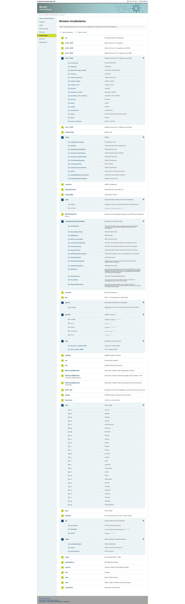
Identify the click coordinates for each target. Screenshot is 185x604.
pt (71, 486)
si (70, 497)
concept (72, 319)
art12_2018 (69, 48)
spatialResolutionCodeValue (78, 178)
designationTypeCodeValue (78, 156)
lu (71, 468)
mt (71, 475)
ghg (66, 341)
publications (69, 562)
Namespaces (43, 42)
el (70, 439)
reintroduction (74, 110)
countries (73, 307)
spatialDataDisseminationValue (79, 175)
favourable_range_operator (78, 70)
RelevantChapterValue (76, 284)
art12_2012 (69, 43)
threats (72, 114)
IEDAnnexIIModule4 (72, 383)
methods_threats (75, 81)
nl (71, 479)
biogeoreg (73, 66)
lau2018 (68, 516)
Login (130, 1)
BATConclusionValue (76, 239)
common (68, 184)
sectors (72, 533)
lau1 (66, 405)
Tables (41, 25)
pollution (73, 88)
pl (71, 483)
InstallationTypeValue (76, 265)
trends (72, 117)
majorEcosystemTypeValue (78, 167)
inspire (67, 395)
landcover (68, 400)
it (70, 461)
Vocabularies (43, 35)
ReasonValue (74, 280)
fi (70, 446)
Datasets (42, 22)
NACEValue (73, 269)
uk (71, 505)
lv (70, 472)
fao (66, 297)
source (72, 327)
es (71, 442)
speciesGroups (74, 551)
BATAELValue (74, 235)
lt (70, 464)
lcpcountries (74, 525)
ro (71, 490)
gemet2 (68, 314)
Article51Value (74, 226)
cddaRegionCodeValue (77, 142)
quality (72, 103)
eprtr (67, 199)
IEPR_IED (68, 390)
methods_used (74, 85)
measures (73, 74)
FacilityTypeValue (75, 257)
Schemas (42, 32)
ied (66, 365)
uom (66, 577)
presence (73, 99)
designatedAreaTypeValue (78, 149)
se (71, 494)
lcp (66, 521)
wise (66, 582)
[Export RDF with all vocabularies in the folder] (143, 58)
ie (70, 457)
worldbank (69, 587)
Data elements (43, 28)
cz (71, 424)
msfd (67, 539)
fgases (67, 302)
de (71, 428)
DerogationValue (75, 250)
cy (71, 421)
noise (67, 557)
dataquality (69, 194)
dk (71, 432)
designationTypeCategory (78, 153)
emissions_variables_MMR (78, 346)
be (71, 413)
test (66, 572)
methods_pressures (76, 77)
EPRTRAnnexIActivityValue (78, 253)
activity (72, 204)
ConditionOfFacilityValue (77, 243)
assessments (74, 63)
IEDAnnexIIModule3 (72, 375)
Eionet (47, 14)
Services (41, 39)
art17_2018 (69, 127)
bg (71, 417)
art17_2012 (69, 58)
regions (72, 171)
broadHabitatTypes (76, 544)
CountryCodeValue (76, 246)
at (70, 410)
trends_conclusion (76, 121)
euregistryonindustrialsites (75, 221)
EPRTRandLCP (71, 214)
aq (66, 38)
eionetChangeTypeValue (77, 160)
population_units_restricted (78, 95)
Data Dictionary (54, 14)
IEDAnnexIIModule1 (72, 370)
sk (71, 501)
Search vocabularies (67, 32)
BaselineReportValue (76, 232)
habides (68, 355)
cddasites (73, 145)
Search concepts (82, 32)
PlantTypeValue (75, 276)
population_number (76, 92)
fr (70, 450)
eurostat (68, 292)
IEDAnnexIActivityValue (77, 261)
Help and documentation (46, 18)
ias (66, 360)
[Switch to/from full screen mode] (136, 1)
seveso (67, 567)
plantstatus (73, 529)
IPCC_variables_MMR (76, 349)
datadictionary (70, 189)
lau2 (66, 510)
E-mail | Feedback (44, 598)
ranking (72, 106)
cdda (67, 137)
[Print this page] (134, 1)
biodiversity (69, 132)
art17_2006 (69, 53)
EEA (47, 1)
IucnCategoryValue (76, 164)
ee (71, 435)
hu (71, 453)
